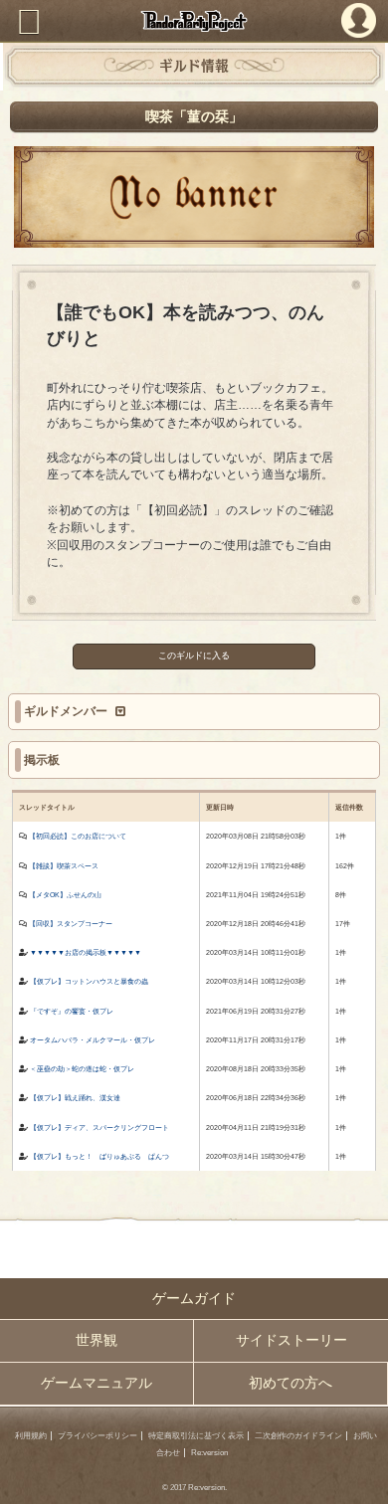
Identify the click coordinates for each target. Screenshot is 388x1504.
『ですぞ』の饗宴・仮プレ (71, 1011)
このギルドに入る (194, 655)
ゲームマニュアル (96, 1383)
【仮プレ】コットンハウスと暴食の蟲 (89, 981)
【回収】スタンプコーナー (70, 923)
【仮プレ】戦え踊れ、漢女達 (75, 1097)
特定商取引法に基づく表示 (196, 1435)
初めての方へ (290, 1383)
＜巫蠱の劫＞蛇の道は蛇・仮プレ (82, 1068)
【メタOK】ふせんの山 (65, 894)
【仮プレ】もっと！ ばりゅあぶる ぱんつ (99, 1156)
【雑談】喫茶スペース (63, 865)
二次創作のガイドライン (298, 1435)
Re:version (209, 1452)
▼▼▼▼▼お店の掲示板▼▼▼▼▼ (85, 952)
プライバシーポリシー (97, 1435)
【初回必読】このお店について (77, 836)
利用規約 (31, 1435)
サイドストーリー (291, 1340)
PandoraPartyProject (194, 21)
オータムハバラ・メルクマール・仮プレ (92, 1039)
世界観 (96, 1340)
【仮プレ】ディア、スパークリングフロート (99, 1127)
